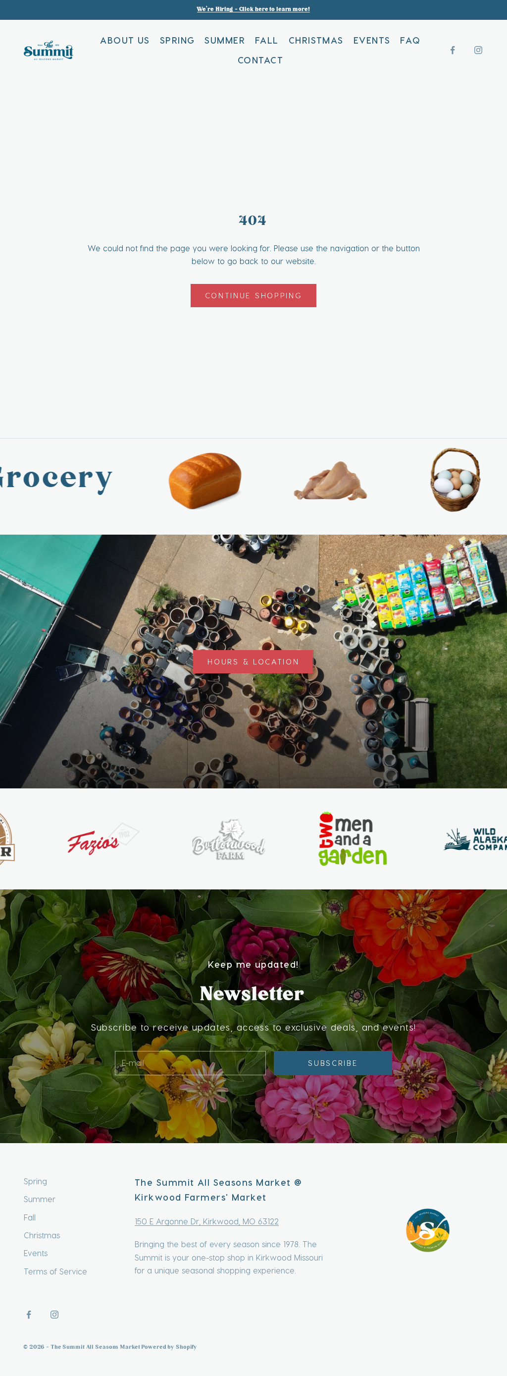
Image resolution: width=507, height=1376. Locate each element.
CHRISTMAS (316, 40)
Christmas (42, 1235)
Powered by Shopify (170, 1347)
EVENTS (372, 40)
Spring (35, 1181)
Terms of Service (55, 1271)
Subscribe (332, 1062)
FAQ (410, 40)
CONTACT (260, 60)
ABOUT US (125, 40)
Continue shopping (254, 295)
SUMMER (224, 40)
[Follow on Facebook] (452, 50)
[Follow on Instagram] (478, 50)
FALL (267, 40)
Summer (39, 1199)
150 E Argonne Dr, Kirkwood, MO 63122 (207, 1221)
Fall (30, 1217)
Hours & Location (253, 661)
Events (36, 1253)
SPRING (177, 40)
